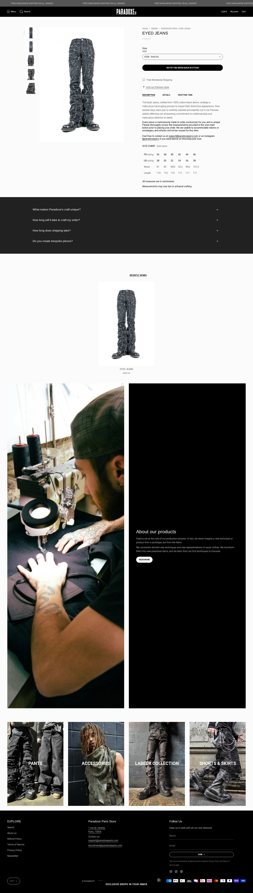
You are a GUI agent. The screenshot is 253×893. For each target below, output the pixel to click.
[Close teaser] (159, 880)
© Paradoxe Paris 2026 (92, 881)
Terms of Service (15, 844)
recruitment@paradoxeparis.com (105, 845)
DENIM (154, 28)
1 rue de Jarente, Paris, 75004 (96, 829)
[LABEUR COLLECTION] (157, 760)
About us (12, 833)
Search (10, 827)
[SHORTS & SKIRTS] (218, 760)
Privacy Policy (14, 850)
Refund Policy (14, 838)
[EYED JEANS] (127, 324)
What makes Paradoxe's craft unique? (57, 209)
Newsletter (12, 856)
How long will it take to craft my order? (56, 220)
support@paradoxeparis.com (183, 136)
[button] (25, 12)
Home (145, 28)
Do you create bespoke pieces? (53, 241)
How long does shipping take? (52, 230)
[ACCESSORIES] (96, 760)
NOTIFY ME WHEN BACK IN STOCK (182, 68)
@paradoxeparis (150, 138)
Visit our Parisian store (157, 87)
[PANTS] (35, 760)
